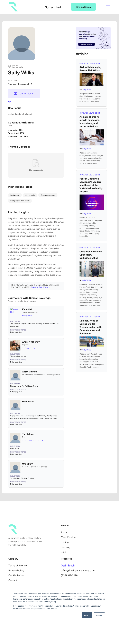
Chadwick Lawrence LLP (20, 84)
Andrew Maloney (31, 341)
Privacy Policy (16, 570)
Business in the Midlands (36, 416)
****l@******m (27, 316)
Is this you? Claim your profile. (17, 66)
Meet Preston (68, 537)
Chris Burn (27, 463)
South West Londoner (34, 324)
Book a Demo (83, 7)
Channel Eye (14, 448)
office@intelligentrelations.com (77, 570)
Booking (65, 547)
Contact (12, 580)
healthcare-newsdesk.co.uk (33, 418)
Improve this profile (40, 287)
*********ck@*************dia (32, 440)
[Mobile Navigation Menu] (108, 7)
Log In (59, 7)
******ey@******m (28, 348)
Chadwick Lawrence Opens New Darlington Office (91, 254)
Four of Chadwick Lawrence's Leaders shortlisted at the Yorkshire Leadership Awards (91, 185)
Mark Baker (28, 401)
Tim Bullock (28, 434)
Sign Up (49, 7)
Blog (63, 552)
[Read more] (92, 79)
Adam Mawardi (29, 371)
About (64, 532)
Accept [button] (87, 615)
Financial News (15, 386)
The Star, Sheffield (27, 478)
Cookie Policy (16, 575)
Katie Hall (27, 309)
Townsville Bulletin (48, 324)
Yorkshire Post (15, 478)
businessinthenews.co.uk (19, 416)
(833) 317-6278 (69, 575)
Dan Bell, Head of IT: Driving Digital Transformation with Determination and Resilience (91, 327)
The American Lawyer (18, 324)
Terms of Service (17, 565)
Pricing (65, 542)
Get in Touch (26, 93)
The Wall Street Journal (30, 386)
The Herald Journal (50, 418)
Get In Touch (67, 565)
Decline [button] (99, 615)
